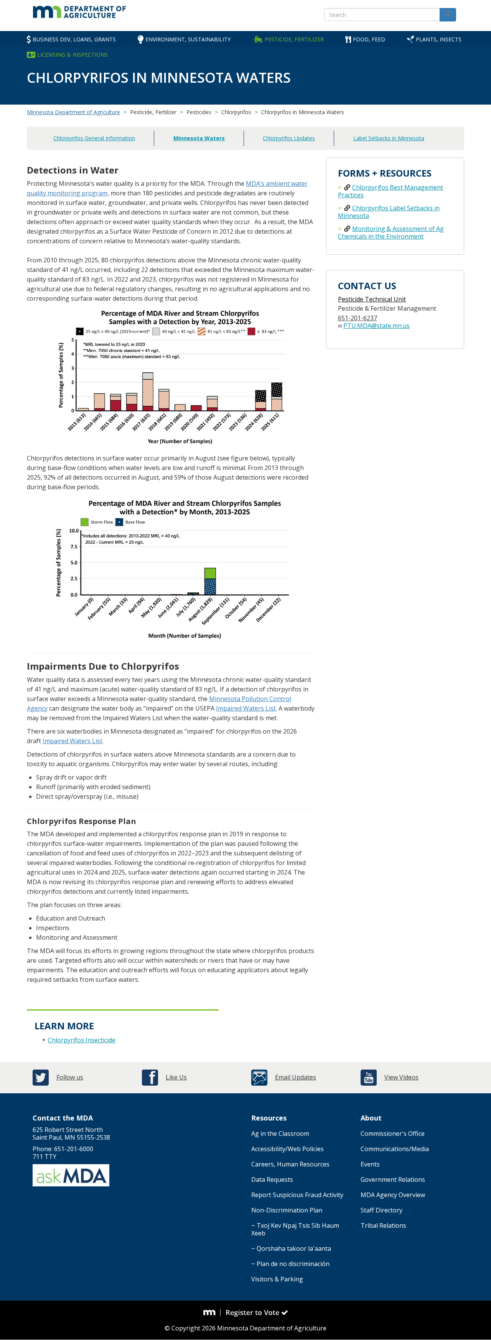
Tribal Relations (383, 1225)
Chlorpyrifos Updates (289, 138)
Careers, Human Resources (290, 1164)
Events (370, 1164)
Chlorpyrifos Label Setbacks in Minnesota (389, 212)
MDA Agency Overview (393, 1195)
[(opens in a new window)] (212, 1312)
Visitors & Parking (277, 1279)
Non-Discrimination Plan (286, 1210)
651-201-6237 (357, 318)
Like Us (176, 1077)
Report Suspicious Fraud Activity (297, 1195)
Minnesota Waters (199, 138)
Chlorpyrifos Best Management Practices (390, 191)
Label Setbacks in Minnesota (388, 138)
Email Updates (295, 1077)
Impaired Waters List (246, 708)
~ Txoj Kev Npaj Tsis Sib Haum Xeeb (295, 1229)
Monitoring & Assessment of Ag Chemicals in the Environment (391, 232)
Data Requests (272, 1179)
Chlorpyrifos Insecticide (81, 1040)
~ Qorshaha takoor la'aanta (291, 1248)
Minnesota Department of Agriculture (73, 112)
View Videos (401, 1077)
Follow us (69, 1077)
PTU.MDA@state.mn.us (376, 325)
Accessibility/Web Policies (287, 1149)
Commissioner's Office (393, 1133)
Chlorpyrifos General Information (94, 138)
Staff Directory (381, 1210)
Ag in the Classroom (280, 1133)
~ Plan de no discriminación (290, 1264)
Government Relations (393, 1179)
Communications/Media (395, 1149)
